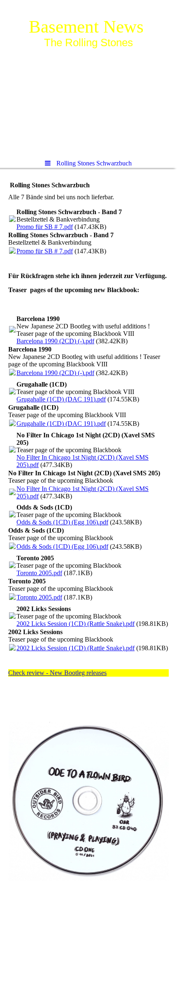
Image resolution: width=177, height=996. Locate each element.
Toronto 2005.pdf (39, 572)
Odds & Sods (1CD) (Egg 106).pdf (62, 522)
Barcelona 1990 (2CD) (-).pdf (55, 341)
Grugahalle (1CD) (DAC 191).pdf (61, 399)
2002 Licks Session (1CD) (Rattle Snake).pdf (75, 623)
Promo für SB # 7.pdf (44, 226)
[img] (88, 76)
